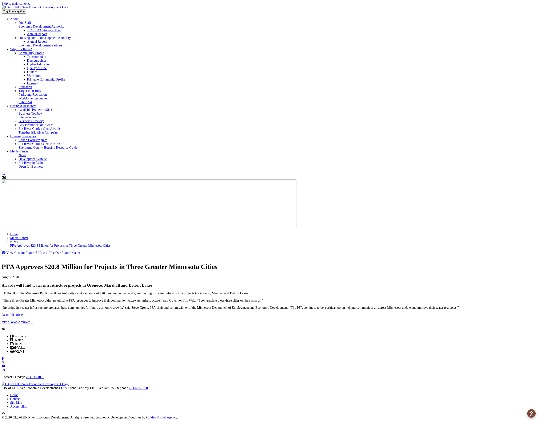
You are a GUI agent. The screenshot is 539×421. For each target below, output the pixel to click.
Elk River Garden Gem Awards (39, 128)
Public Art (25, 102)
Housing (32, 83)
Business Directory (31, 121)
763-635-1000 (138, 388)
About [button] (14, 19)
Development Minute (33, 159)
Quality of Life (37, 68)
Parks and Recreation (33, 94)
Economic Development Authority (41, 26)
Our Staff (25, 22)
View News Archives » (17, 322)
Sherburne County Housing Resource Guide (48, 147)
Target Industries (30, 91)
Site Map (16, 402)
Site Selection (28, 117)
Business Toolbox (30, 113)
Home (14, 395)
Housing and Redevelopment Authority (45, 38)
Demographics (36, 60)
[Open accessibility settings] (531, 413)
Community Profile (31, 53)
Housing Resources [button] (23, 136)
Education (25, 87)
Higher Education (39, 64)
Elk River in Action (31, 162)
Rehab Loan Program (33, 140)
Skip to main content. (16, 3)
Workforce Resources (33, 98)
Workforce (34, 75)
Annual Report (37, 34)
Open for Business (31, 166)
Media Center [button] (19, 151)
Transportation (36, 56)
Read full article (12, 314)
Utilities (32, 72)
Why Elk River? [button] (21, 49)
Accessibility (18, 406)
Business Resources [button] (23, 106)
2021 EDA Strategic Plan (44, 30)
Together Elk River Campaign (39, 132)
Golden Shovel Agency (161, 417)
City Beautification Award (36, 125)
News (22, 155)
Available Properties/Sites (35, 109)
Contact (15, 399)
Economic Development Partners (40, 45)
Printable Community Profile (46, 79)
